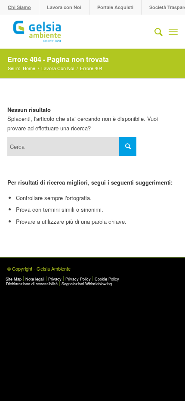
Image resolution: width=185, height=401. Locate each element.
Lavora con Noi (64, 7)
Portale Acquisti (115, 7)
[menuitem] (19, 7)
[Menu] (173, 31)
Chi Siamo (19, 7)
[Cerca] (154, 31)
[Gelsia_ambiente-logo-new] (75, 31)
